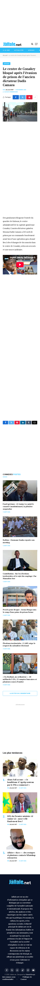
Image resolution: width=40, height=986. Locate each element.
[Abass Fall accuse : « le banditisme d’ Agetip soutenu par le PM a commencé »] (20, 766)
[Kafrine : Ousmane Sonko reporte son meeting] (20, 526)
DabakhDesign (30, 974)
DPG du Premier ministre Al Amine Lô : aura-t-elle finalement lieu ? (20, 819)
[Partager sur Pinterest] (29, 97)
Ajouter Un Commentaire (20, 693)
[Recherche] (32, 44)
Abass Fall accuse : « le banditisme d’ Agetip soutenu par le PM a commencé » (20, 782)
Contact (24, 979)
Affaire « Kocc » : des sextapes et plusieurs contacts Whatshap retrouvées (21, 855)
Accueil (5, 55)
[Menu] (36, 44)
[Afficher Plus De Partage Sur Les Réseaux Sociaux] (35, 97)
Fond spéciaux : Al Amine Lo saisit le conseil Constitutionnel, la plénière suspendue (18, 506)
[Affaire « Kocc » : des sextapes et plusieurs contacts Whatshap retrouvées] (20, 839)
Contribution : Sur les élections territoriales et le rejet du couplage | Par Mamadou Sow (19, 576)
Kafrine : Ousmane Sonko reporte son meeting (18, 541)
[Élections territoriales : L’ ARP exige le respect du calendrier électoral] (20, 630)
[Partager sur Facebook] (16, 97)
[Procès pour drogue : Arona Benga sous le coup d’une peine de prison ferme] (20, 596)
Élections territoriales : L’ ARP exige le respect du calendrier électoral (19, 644)
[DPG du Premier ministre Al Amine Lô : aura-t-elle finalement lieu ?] (20, 802)
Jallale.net (9, 90)
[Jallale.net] (12, 44)
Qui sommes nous (9, 977)
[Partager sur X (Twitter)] (22, 97)
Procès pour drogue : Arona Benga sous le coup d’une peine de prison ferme (19, 610)
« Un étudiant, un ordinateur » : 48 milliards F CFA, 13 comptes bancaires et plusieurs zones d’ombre (20, 679)
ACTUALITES (18, 50)
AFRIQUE (31, 50)
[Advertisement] (20, 20)
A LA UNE (6, 50)
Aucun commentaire (11, 92)
